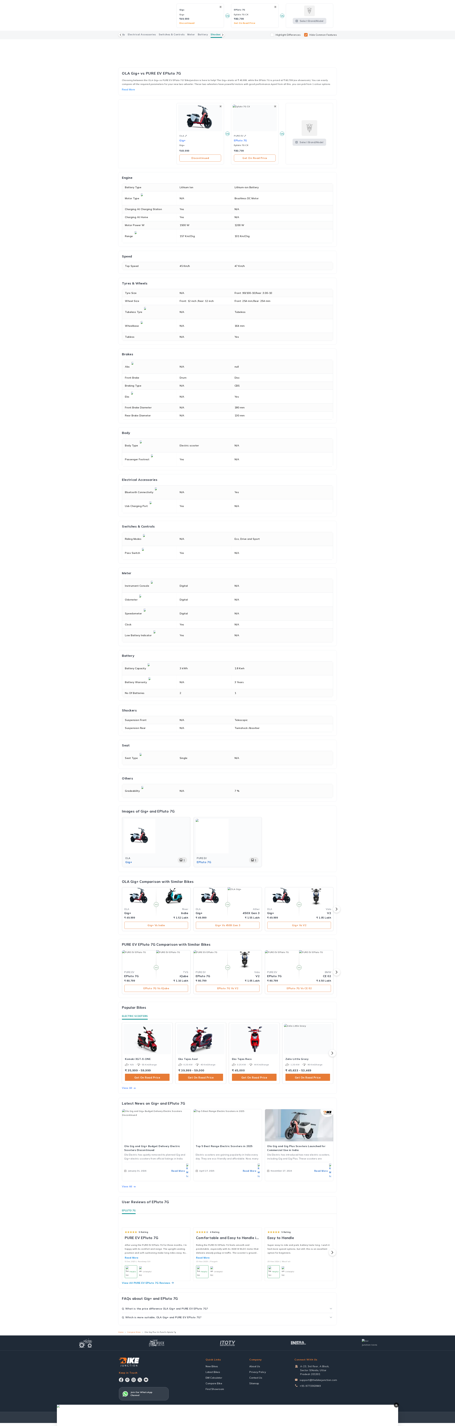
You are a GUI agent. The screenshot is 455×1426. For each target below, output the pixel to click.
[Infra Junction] (298, 1343)
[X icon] (140, 1380)
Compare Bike (214, 1383)
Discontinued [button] (187, 23)
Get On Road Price (254, 158)
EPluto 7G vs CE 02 (299, 988)
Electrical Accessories (142, 34)
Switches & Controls (172, 34)
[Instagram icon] (133, 1380)
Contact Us (255, 1377)
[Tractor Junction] (85, 1343)
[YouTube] (146, 1380)
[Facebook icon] (121, 1380)
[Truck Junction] (156, 1343)
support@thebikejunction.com (318, 1380)
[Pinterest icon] (127, 1380)
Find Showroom (215, 1389)
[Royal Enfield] (227, 44)
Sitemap (254, 1383)
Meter (191, 34)
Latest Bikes (213, 1372)
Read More (131, 1257)
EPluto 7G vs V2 (227, 988)
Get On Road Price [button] (244, 23)
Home (120, 1332)
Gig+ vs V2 (299, 925)
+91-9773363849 (310, 1385)
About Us (254, 1366)
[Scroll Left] (120, 35)
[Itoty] (227, 1343)
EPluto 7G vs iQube (156, 988)
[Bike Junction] (129, 1362)
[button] (186, 135)
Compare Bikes (134, 1332)
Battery (203, 34)
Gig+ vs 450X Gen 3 (227, 925)
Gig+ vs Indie (156, 925)
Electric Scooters (135, 1016)
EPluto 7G (129, 1210)
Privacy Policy (257, 1372)
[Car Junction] (369, 1343)
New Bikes (212, 1366)
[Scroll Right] (223, 35)
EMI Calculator (214, 1377)
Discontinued (200, 158)
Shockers (216, 34)
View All (127, 1088)
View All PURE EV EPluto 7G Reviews (146, 1282)
